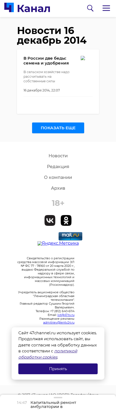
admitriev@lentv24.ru (58, 322)
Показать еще (58, 127)
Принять (58, 368)
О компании (58, 177)
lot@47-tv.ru (65, 315)
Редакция (58, 166)
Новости (58, 155)
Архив (58, 188)
